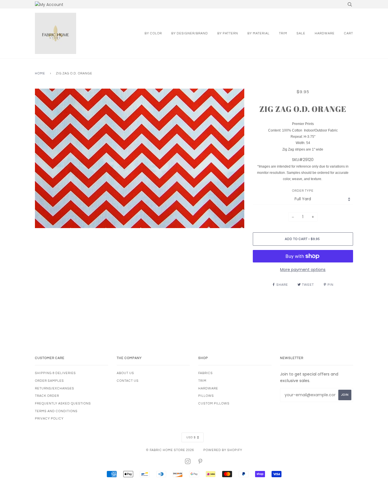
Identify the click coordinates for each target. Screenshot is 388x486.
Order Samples (49, 380)
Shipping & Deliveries (55, 373)
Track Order (47, 395)
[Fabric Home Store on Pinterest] (200, 462)
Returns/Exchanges (54, 388)
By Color (153, 33)
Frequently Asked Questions (63, 403)
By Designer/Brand (189, 33)
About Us (125, 373)
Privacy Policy (49, 418)
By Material (258, 33)
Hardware (325, 33)
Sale (301, 33)
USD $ (191, 437)
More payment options (303, 269)
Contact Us (128, 380)
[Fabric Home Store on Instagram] (188, 462)
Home (40, 73)
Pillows (206, 395)
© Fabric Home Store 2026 (170, 450)
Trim (283, 33)
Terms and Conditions (56, 411)
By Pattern (227, 33)
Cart (348, 33)
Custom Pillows (214, 403)
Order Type (303, 190)
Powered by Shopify (222, 450)
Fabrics (205, 373)
